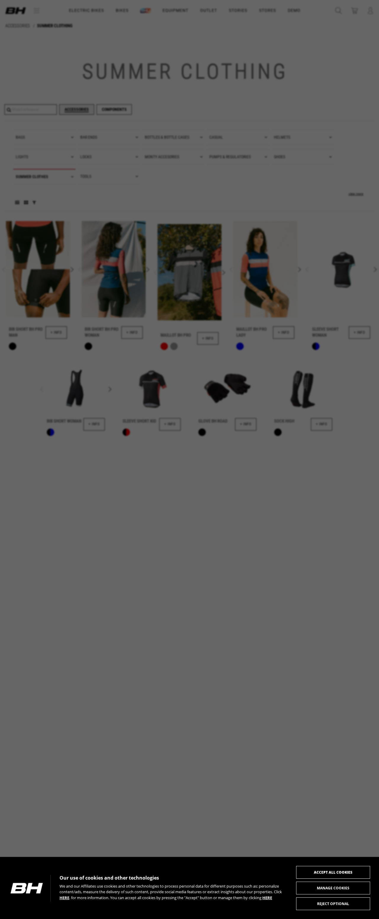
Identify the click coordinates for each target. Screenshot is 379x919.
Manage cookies (333, 888)
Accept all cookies (333, 872)
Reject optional (333, 903)
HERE (64, 897)
